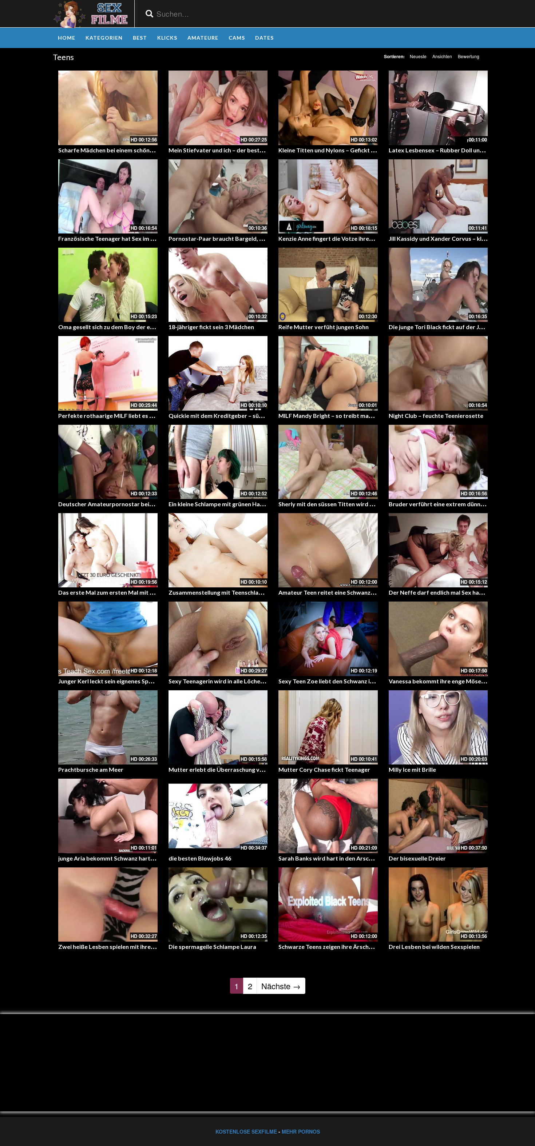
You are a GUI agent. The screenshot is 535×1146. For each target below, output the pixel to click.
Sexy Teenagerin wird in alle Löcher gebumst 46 (232, 681)
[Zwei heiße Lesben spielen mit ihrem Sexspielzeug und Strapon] (108, 904)
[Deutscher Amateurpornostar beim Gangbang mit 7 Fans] (108, 462)
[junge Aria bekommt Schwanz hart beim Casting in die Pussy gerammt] (108, 816)
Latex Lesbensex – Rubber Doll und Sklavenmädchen (459, 150)
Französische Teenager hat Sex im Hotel (112, 238)
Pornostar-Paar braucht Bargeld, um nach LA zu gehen (241, 238)
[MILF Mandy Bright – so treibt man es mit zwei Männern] (328, 373)
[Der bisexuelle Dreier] (438, 816)
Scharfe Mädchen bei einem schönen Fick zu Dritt (124, 150)
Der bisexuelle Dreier (417, 858)
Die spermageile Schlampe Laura (212, 946)
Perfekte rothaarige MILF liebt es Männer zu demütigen (133, 415)
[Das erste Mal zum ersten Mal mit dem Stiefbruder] (108, 550)
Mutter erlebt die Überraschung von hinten (227, 769)
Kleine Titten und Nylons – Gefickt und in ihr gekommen (352, 150)
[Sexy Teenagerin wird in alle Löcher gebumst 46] (218, 639)
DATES (264, 38)
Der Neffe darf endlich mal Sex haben (439, 592)
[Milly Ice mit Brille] (438, 727)
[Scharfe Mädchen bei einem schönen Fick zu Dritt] (108, 108)
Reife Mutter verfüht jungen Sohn (323, 326)
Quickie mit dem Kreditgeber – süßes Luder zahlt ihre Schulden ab (257, 415)
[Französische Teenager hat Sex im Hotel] (108, 196)
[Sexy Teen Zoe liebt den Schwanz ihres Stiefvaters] (328, 639)
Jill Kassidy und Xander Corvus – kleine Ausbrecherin (459, 238)
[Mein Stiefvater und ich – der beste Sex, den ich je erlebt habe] (218, 108)
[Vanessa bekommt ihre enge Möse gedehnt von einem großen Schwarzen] (438, 639)
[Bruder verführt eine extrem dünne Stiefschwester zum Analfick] (438, 462)
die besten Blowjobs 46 (200, 858)
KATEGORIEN (104, 38)
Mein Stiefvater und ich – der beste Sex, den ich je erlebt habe (251, 150)
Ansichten (442, 56)
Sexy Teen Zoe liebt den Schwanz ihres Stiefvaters (346, 681)
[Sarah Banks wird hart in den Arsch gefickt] (328, 816)
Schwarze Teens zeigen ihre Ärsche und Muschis (342, 946)
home (66, 38)
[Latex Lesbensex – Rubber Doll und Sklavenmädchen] (438, 108)
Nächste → (281, 985)
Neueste (418, 56)
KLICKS (167, 38)
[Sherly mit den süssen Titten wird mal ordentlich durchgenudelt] (328, 462)
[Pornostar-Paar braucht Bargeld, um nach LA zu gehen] (218, 196)
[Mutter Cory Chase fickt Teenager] (328, 727)
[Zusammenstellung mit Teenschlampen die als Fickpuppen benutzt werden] (218, 550)
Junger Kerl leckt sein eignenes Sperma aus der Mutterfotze (138, 681)
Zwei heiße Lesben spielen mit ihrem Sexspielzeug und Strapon (142, 946)
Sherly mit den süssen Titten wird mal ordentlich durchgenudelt (363, 503)
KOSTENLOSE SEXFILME (246, 1131)
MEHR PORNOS (301, 1131)
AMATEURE (202, 38)
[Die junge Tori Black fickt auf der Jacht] (438, 285)
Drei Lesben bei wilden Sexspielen (434, 946)
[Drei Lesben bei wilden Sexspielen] (438, 904)
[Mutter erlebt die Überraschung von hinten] (218, 727)
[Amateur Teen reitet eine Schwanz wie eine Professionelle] (328, 550)
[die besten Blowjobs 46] (218, 816)
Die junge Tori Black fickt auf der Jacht (440, 326)
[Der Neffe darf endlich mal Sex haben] (438, 550)
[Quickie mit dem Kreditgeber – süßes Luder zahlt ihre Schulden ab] (218, 373)
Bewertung (468, 56)
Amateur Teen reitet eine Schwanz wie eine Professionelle (356, 592)
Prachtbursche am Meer (90, 769)
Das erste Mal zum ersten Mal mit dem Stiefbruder (126, 592)
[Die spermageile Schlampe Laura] (218, 904)
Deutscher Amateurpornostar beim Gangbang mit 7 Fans (134, 503)
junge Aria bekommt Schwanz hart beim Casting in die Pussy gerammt (151, 858)
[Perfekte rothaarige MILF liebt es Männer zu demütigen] (108, 373)
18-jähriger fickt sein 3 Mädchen (211, 326)
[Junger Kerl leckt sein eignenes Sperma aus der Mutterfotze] (108, 639)
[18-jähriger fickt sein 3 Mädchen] (218, 285)
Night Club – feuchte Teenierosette (436, 415)
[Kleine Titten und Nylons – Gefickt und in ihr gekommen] (328, 108)
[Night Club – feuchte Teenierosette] (438, 373)
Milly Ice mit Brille (412, 769)
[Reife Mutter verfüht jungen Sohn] (328, 285)
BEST (140, 38)
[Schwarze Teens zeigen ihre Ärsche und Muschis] (328, 904)
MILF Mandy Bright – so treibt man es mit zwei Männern (353, 415)
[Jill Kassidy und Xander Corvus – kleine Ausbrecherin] (438, 196)
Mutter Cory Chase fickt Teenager (324, 769)
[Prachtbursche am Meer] (108, 727)
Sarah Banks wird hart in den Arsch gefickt (335, 858)
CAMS (237, 38)
